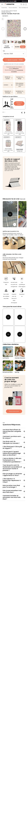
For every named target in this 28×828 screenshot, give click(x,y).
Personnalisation (13, 7)
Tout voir (22, 199)
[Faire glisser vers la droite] (25, 28)
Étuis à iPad (9, 10)
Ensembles (4, 7)
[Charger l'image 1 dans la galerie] (4, 42)
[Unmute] (14, 224)
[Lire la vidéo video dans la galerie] (23, 42)
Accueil (3, 10)
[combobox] (14, 54)
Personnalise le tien (14, 411)
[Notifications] (5, 4)
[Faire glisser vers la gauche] (3, 28)
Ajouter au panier (19, 103)
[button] (21, 4)
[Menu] (2, 4)
